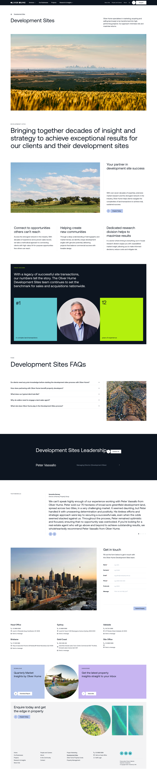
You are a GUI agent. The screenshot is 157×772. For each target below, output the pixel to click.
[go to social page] (121, 753)
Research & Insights (66, 2)
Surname (106, 570)
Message (106, 591)
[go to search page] (129, 2)
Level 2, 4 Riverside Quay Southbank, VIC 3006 (26, 631)
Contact (42, 760)
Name (105, 565)
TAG (135, 764)
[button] (32, 2)
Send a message (18, 633)
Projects (53, 2)
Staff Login (98, 757)
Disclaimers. (128, 762)
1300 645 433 (63, 643)
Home (15, 752)
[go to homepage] (18, 2)
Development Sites (19, 14)
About (125, 2)
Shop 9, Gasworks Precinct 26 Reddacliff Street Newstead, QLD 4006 (33, 645)
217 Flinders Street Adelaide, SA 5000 (116, 631)
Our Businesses (43, 2)
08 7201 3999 (109, 628)
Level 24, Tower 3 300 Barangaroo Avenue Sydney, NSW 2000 (77, 631)
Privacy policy (123, 761)
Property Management (73, 760)
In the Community (45, 757)
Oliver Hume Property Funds (75, 757)
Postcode (106, 586)
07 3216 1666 (16, 643)
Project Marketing (72, 752)
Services (31, 2)
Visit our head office (101, 755)
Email (105, 575)
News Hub (107, 2)
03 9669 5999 (17, 628)
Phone (105, 581)
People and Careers (117, 2)
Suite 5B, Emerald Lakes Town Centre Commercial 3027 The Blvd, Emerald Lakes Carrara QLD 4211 (78, 647)
